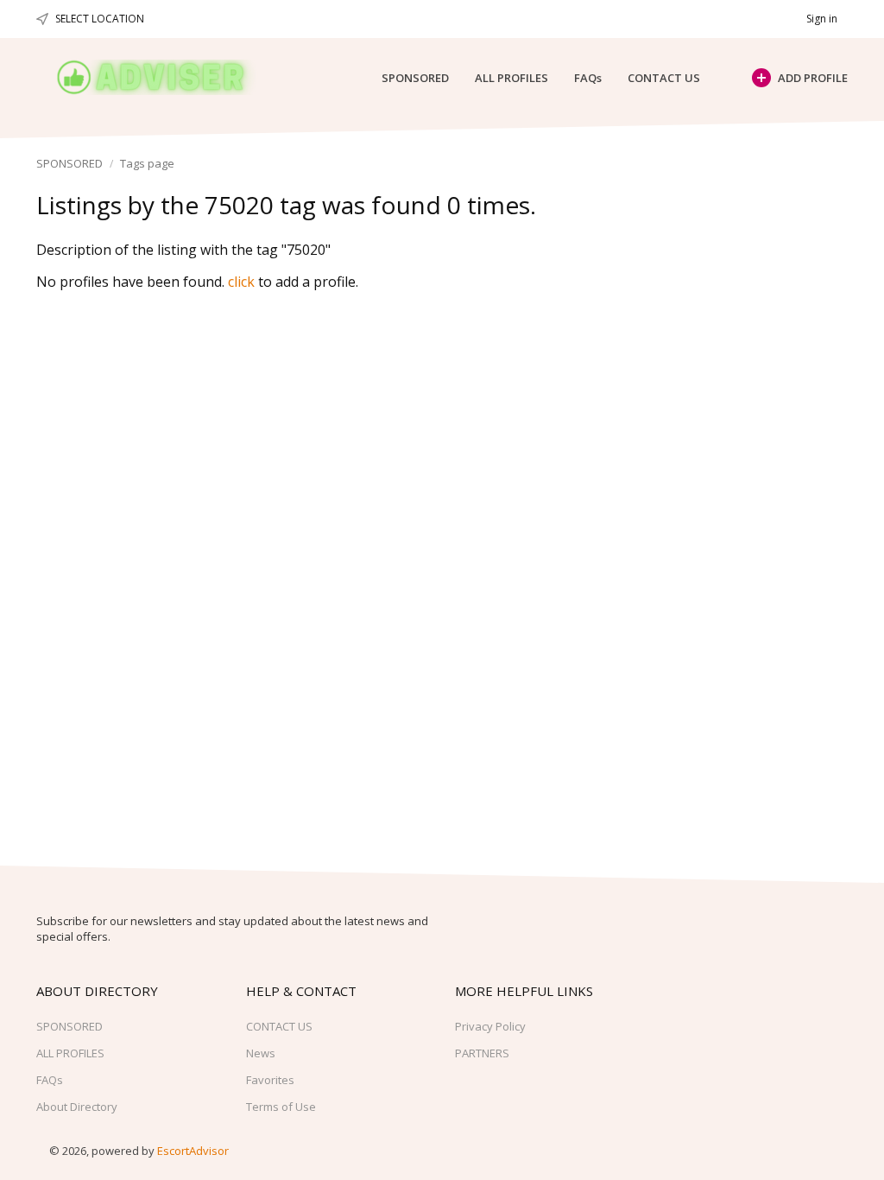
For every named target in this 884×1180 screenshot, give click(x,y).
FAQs (588, 78)
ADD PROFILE (813, 78)
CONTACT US (664, 78)
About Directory (76, 1106)
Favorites (270, 1080)
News (260, 1053)
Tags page (147, 163)
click (241, 281)
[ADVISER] (167, 77)
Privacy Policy (490, 1026)
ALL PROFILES (511, 78)
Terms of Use (281, 1106)
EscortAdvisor (193, 1150)
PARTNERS (482, 1053)
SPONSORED (415, 78)
